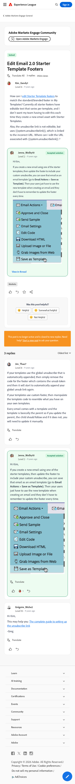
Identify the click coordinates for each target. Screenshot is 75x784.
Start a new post (30, 340)
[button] (18, 76)
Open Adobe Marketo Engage (32, 38)
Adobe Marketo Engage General (19, 15)
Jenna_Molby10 (26, 152)
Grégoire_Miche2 (24, 607)
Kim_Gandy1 (21, 83)
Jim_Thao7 (20, 363)
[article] (37, 402)
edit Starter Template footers (38, 96)
